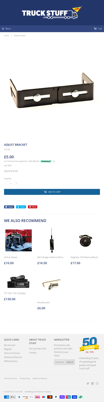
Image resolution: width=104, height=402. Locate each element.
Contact (32, 352)
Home (6, 35)
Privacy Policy (25, 378)
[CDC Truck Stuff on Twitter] (88, 383)
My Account (9, 345)
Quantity (7, 178)
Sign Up (70, 362)
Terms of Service (12, 353)
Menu (8, 28)
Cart (100, 28)
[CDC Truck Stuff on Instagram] (97, 383)
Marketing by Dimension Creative (38, 391)
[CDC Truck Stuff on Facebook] (92, 383)
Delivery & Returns (13, 357)
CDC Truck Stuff (16, 391)
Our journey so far (37, 348)
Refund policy (10, 361)
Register (8, 349)
